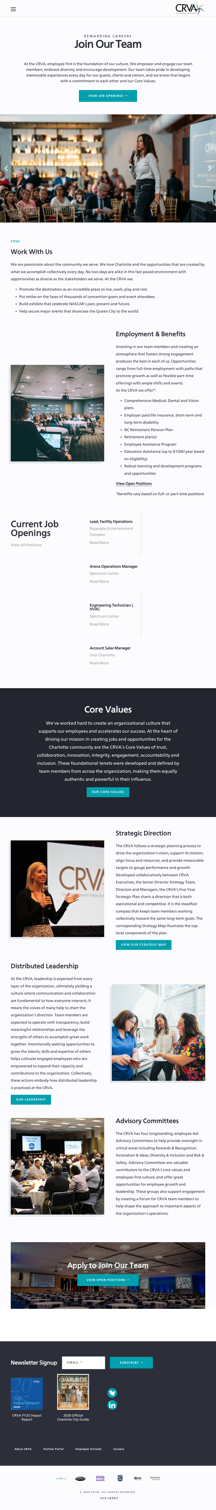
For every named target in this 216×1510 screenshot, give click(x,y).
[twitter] (112, 1393)
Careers (118, 1449)
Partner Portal (53, 1449)
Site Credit (109, 1498)
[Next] (209, 168)
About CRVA (23, 1449)
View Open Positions (134, 484)
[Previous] (6, 168)
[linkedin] (112, 1405)
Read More (99, 543)
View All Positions (26, 545)
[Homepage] (190, 9)
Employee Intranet (89, 1449)
